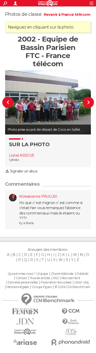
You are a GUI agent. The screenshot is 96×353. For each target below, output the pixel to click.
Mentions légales (17, 287)
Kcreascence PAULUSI (38, 196)
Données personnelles (23, 282)
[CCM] (71, 311)
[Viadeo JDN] (71, 332)
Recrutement (70, 278)
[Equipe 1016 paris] (86, 102)
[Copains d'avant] (25, 332)
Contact (21, 278)
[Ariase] (25, 342)
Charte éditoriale (62, 274)
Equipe (43, 274)
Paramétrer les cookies (56, 282)
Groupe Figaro (42, 287)
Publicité (83, 274)
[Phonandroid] (71, 342)
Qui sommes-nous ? (21, 274)
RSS (55, 278)
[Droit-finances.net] (71, 322)
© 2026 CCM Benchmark (72, 287)
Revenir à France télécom (67, 14)
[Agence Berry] (10, 102)
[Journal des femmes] (25, 311)
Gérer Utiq (81, 282)
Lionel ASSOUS (21, 155)
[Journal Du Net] (25, 321)
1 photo (14, 160)
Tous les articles (40, 278)
